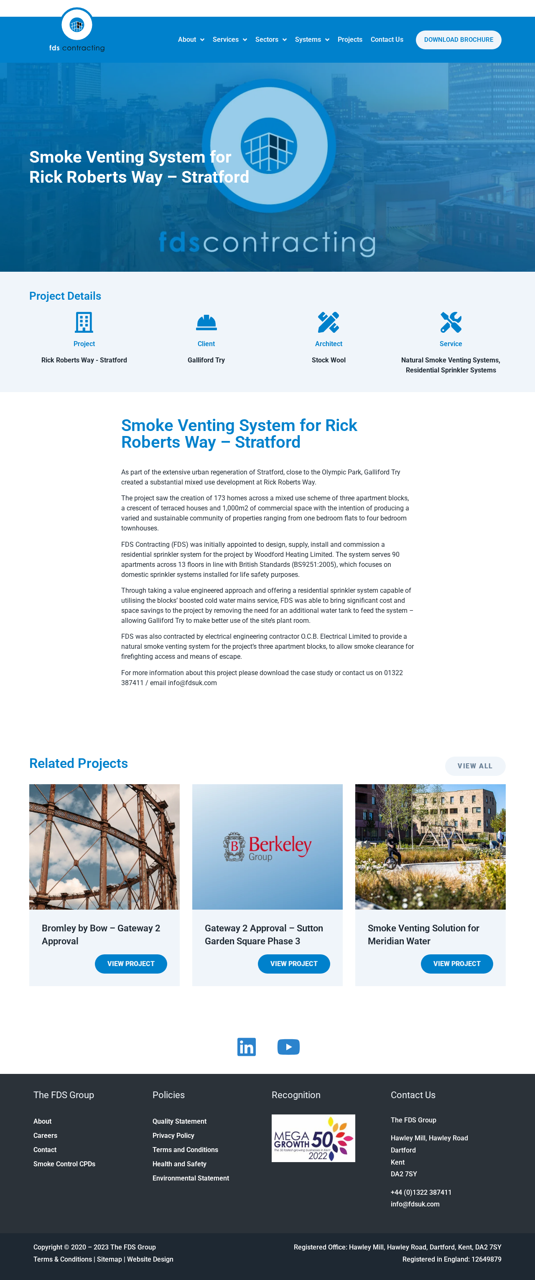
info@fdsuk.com (415, 1204)
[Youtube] (288, 1047)
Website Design (150, 1259)
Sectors (266, 39)
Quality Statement (179, 1121)
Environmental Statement (191, 1178)
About (187, 39)
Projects (350, 39)
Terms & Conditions (62, 1259)
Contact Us (387, 39)
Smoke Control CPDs (64, 1164)
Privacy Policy (173, 1136)
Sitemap (109, 1259)
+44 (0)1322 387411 (421, 1192)
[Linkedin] (247, 1047)
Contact (44, 1150)
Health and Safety (179, 1164)
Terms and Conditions (185, 1150)
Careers (45, 1136)
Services (226, 39)
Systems (308, 39)
